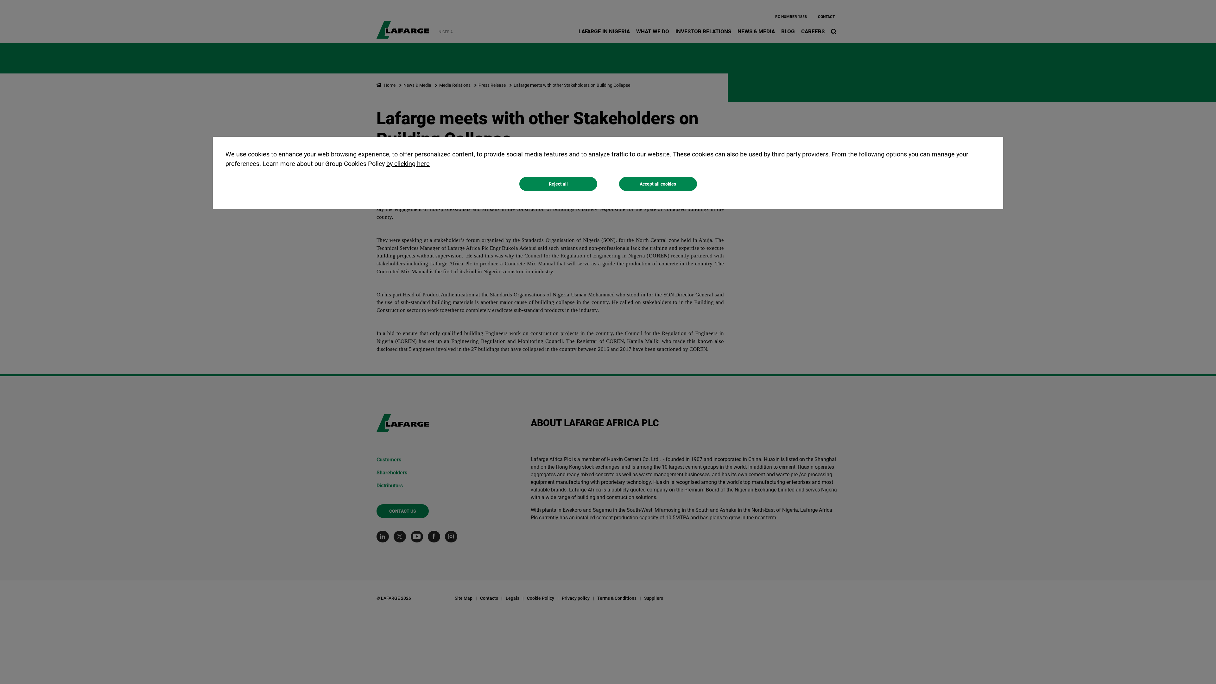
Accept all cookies (658, 184)
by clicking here (408, 164)
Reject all (558, 184)
